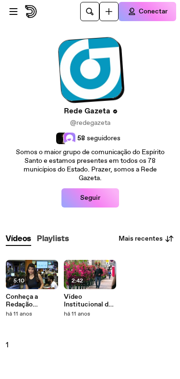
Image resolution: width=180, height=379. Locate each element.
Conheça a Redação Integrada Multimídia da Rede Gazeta (27, 300)
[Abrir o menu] (13, 11)
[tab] (18, 239)
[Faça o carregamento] (109, 11)
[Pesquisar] (89, 11)
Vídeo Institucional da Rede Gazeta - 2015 (88, 300)
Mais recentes (141, 238)
